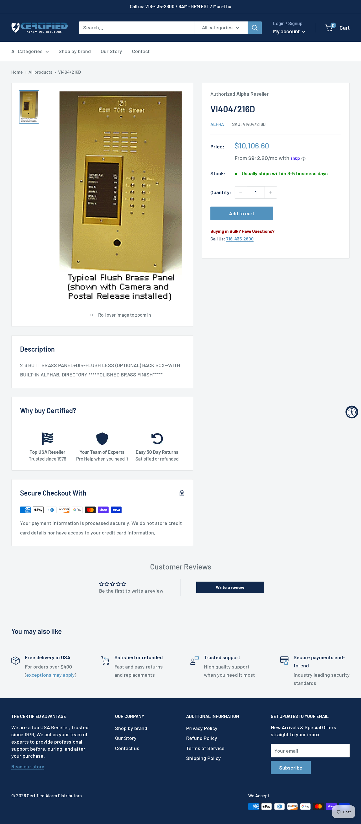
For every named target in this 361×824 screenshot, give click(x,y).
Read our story (27, 766)
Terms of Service (205, 748)
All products (40, 71)
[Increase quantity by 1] (271, 192)
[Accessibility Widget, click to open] (351, 412)
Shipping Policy (203, 758)
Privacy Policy (201, 728)
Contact (141, 51)
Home (17, 71)
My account (287, 31)
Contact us (127, 748)
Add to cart (241, 213)
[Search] (255, 27)
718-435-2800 (240, 238)
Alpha (217, 124)
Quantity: (220, 192)
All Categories (27, 51)
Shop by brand (75, 51)
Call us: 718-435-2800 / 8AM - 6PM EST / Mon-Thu (180, 6)
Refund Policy (201, 738)
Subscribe (290, 767)
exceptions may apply (50, 675)
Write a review (230, 587)
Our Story (111, 51)
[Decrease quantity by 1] (241, 192)
